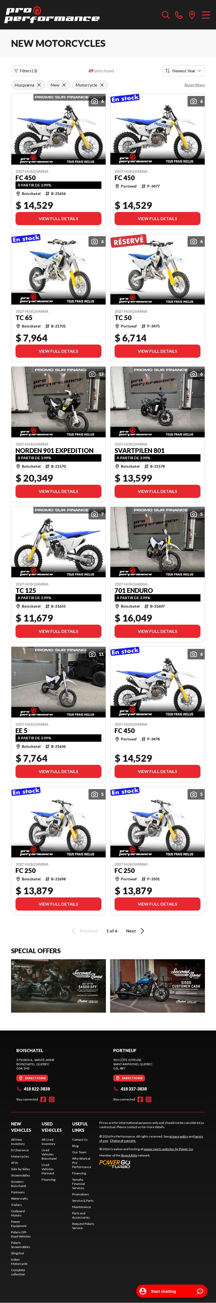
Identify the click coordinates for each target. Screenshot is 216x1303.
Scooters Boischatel (18, 1184)
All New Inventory (18, 1142)
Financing (48, 1179)
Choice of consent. (123, 1141)
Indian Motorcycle (19, 1261)
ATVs (14, 1163)
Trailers (16, 1205)
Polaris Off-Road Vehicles (21, 1234)
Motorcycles (20, 1156)
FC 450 (26, 177)
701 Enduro (134, 590)
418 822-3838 (37, 1088)
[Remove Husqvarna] (39, 85)
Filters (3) (28, 70)
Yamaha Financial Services (78, 1184)
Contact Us (80, 1140)
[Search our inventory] (166, 14)
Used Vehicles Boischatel (49, 1154)
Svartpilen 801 (140, 450)
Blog (75, 1146)
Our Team (79, 1152)
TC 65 (24, 317)
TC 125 (26, 590)
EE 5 (21, 730)
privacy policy (178, 1136)
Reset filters (194, 85)
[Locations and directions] (192, 14)
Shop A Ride (129, 1155)
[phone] (179, 14)
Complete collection (18, 1272)
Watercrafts (19, 1198)
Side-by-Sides (20, 1169)
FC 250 (26, 870)
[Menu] (206, 14)
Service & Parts (83, 1201)
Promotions (80, 1194)
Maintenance (81, 1207)
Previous (88, 930)
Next (131, 930)
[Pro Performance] (52, 14)
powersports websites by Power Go (168, 1149)
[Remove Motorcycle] (102, 85)
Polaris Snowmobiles (20, 1245)
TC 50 (123, 317)
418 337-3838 (134, 1088)
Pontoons (18, 1192)
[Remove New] (64, 85)
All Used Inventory (48, 1142)
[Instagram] (51, 1099)
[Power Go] (146, 1164)
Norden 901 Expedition (55, 450)
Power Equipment (19, 1224)
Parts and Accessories (81, 1215)
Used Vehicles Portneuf (48, 1169)
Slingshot (17, 1253)
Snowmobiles (20, 1175)
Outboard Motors (18, 1213)
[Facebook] (43, 1099)
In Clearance (20, 1150)
